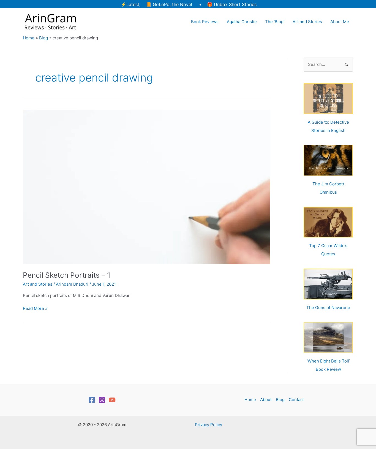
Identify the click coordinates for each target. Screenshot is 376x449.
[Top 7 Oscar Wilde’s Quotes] (328, 222)
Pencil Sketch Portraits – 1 (66, 275)
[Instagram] (102, 399)
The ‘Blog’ (274, 21)
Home (250, 399)
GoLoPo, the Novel (172, 4)
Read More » (35, 308)
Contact (296, 399)
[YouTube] (112, 399)
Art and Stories (307, 21)
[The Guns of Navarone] (328, 284)
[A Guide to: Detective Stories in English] (328, 98)
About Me (339, 21)
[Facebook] (91, 399)
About (266, 399)
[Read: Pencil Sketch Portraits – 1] (146, 186)
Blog (280, 399)
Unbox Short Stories (235, 4)
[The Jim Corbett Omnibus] (328, 160)
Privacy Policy (208, 424)
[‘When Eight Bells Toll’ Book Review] (328, 337)
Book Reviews (205, 21)
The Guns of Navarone (328, 307)
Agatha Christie (242, 21)
